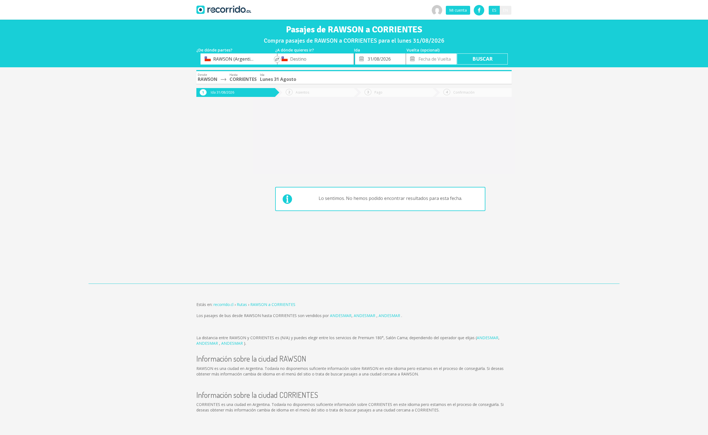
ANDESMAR (341, 315)
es (494, 10)
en (505, 10)
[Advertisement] (218, 194)
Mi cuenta (458, 10)
